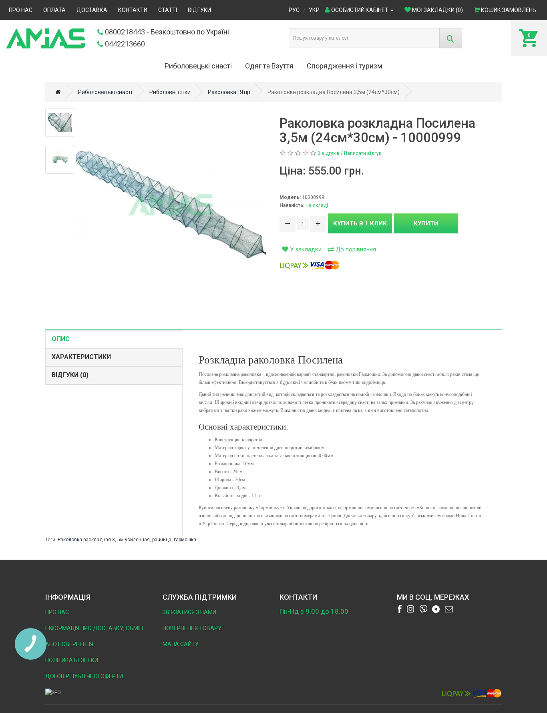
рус (294, 10)
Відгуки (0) (70, 375)
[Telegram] (436, 609)
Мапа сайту (181, 644)
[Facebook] (400, 609)
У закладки (305, 249)
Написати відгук (362, 153)
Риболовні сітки (170, 92)
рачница (161, 539)
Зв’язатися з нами (189, 612)
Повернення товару (192, 628)
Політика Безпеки (71, 660)
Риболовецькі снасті (198, 66)
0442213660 (125, 44)
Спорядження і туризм (344, 66)
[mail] (449, 609)
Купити (426, 223)
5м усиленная (133, 539)
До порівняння (355, 249)
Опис (61, 339)
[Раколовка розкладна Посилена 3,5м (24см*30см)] (170, 204)
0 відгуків (329, 153)
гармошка (185, 539)
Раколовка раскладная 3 (86, 539)
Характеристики (81, 357)
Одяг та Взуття (269, 66)
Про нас (57, 612)
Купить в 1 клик (360, 223)
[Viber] (423, 609)
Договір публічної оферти (84, 676)
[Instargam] (410, 609)
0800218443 (125, 32)
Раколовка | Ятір (229, 92)
